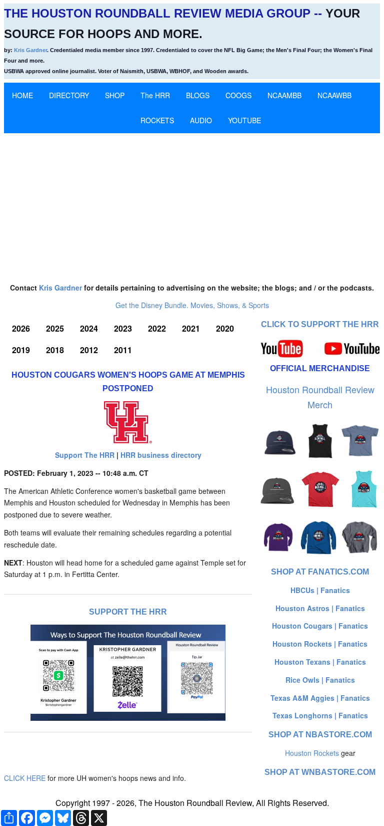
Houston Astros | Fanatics (320, 608)
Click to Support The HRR (320, 324)
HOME (22, 95)
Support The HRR (84, 455)
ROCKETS (157, 120)
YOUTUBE (244, 120)
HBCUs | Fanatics (320, 590)
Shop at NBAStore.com (320, 734)
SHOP (114, 95)
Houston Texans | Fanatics (320, 662)
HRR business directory (161, 455)
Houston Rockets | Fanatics (320, 644)
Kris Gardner (30, 50)
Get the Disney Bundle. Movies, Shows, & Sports (192, 305)
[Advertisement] (192, 203)
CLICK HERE (25, 778)
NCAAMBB (285, 95)
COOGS (239, 95)
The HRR (155, 95)
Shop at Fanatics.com (320, 572)
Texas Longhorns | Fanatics (320, 715)
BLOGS (198, 95)
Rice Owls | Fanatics (320, 680)
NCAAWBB (335, 95)
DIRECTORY (69, 95)
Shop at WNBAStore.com (320, 772)
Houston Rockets (312, 753)
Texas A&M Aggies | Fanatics (320, 698)
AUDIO (201, 120)
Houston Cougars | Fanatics (320, 626)
